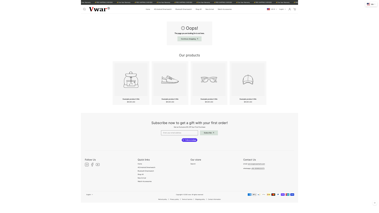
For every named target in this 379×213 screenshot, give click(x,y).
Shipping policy (200, 199)
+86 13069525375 (258, 168)
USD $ (273, 9)
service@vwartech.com (256, 164)
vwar (189, 194)
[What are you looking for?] (84, 9)
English (281, 9)
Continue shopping (188, 39)
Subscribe (208, 133)
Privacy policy (174, 199)
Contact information (214, 199)
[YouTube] (98, 165)
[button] (294, 9)
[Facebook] (92, 165)
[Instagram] (87, 165)
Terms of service (187, 199)
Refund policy (162, 199)
